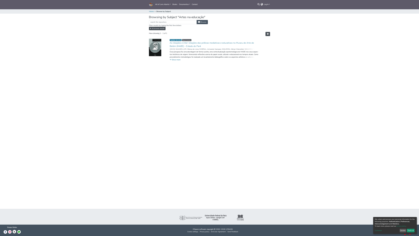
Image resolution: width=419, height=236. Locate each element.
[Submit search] (258, 4)
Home (151, 11)
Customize (378, 230)
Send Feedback (233, 232)
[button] (261, 4)
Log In (266, 4)
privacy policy (401, 226)
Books (174, 4)
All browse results (158, 28)
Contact (195, 4)
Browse (203, 22)
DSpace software (199, 229)
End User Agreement (218, 232)
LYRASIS (229, 229)
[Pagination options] (267, 34)
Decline (402, 230)
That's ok (410, 230)
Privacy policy (204, 232)
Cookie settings (192, 232)
